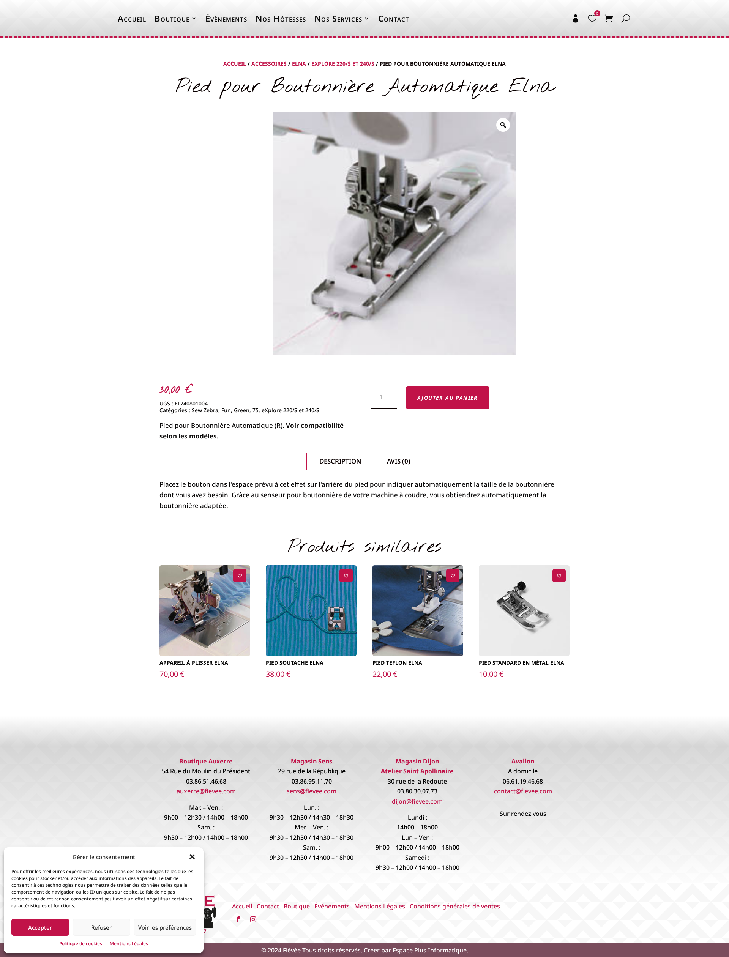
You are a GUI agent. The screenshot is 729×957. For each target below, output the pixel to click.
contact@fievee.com (523, 791)
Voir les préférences (165, 927)
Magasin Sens (311, 761)
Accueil (132, 18)
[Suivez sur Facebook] (238, 919)
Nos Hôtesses (281, 18)
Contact (393, 18)
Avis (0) (398, 461)
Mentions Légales (129, 943)
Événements (332, 906)
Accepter (40, 927)
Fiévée (292, 950)
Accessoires (269, 63)
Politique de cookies (80, 943)
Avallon (522, 761)
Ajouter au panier (447, 397)
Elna (299, 63)
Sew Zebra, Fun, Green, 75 (225, 410)
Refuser (101, 927)
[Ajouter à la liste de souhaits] (239, 575)
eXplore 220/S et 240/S (342, 63)
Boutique (172, 18)
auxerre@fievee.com (206, 791)
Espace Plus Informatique (430, 950)
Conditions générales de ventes (455, 906)
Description (340, 461)
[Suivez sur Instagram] (253, 919)
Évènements (226, 18)
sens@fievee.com (311, 791)
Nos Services (338, 18)
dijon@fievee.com (417, 801)
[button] (192, 857)
